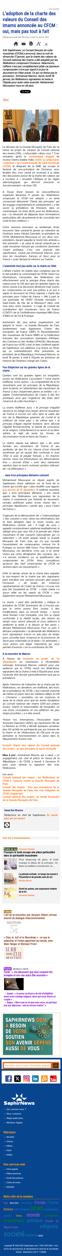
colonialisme (26, 1202)
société (14, 1233)
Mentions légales (14, 1122)
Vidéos (9, 1155)
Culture (9, 1141)
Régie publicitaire (14, 1118)
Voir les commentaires (16, 838)
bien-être (14, 1202)
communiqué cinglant (41, 156)
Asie (6, 1202)
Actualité (10, 1137)
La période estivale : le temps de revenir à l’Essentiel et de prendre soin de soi (38, 876)
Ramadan (10, 1187)
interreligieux (22, 1209)
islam (37, 1208)
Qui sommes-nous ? (16, 1109)
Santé (8, 1150)
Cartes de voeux (13, 1182)
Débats (9, 1146)
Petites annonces (13, 1173)
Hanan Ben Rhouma (20, 37)
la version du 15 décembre (20, 489)
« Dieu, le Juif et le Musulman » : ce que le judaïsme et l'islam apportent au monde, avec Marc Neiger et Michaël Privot (28, 941)
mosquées (51, 1215)
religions (49, 1226)
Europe (40, 1202)
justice (7, 1215)
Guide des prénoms (14, 1178)
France (52, 1202)
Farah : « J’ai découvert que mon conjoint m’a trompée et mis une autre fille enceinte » (28, 973)
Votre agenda (12, 1169)
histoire (8, 1209)
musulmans (14, 1220)
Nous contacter (13, 1113)
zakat (40, 1235)
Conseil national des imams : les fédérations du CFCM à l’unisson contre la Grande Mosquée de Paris (31, 780)
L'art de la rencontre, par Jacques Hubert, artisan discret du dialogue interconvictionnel (30, 916)
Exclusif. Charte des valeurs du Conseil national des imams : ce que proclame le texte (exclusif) (31, 747)
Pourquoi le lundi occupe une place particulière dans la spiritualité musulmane (29, 854)
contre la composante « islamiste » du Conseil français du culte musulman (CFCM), (31, 163)
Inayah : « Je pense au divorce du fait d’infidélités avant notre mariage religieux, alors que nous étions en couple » (30, 996)
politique (34, 1220)
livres (19, 1215)
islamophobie (51, 1209)
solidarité (31, 1235)
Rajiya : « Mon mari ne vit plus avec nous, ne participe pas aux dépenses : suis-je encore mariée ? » (30, 1004)
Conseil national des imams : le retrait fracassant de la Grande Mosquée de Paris (31, 798)
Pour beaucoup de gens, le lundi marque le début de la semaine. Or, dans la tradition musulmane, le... (38, 862)
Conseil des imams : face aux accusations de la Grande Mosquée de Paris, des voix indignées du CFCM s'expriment (31, 790)
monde (33, 1215)
